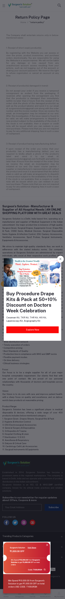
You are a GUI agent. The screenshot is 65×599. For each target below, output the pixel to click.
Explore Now (32, 329)
